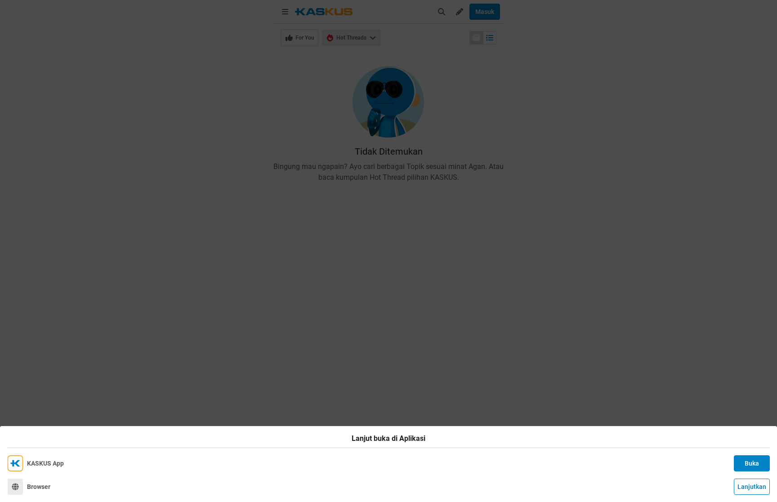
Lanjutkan (751, 486)
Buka (752, 463)
